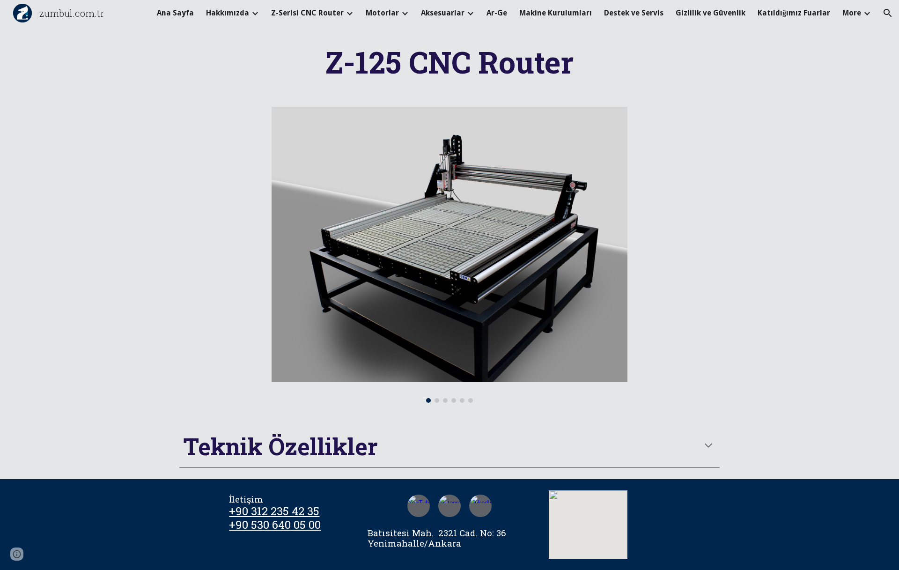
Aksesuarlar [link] (442, 12)
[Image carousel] (449, 255)
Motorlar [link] (382, 12)
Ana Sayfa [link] (175, 12)
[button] (888, 13)
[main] (449, 61)
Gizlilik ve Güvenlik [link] (710, 12)
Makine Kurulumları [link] (555, 12)
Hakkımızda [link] (227, 12)
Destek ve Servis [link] (633, 12)
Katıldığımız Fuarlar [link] (794, 12)
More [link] (851, 12)
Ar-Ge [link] (496, 12)
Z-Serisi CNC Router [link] (307, 12)
